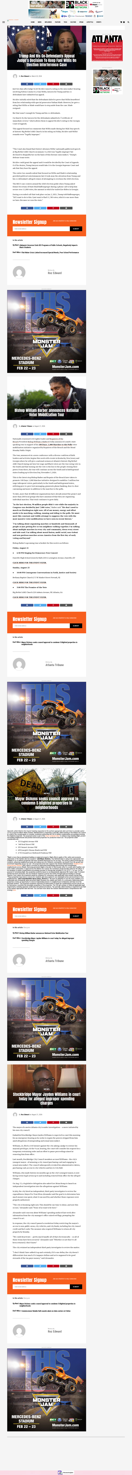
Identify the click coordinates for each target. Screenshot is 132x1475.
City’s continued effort (52, 836)
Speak (81, 22)
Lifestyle (90, 22)
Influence (48, 22)
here (14, 890)
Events (98, 22)
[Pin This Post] (53, 84)
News (39, 22)
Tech (65, 22)
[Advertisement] (44, 142)
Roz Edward (25, 76)
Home (33, 22)
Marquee (27, 928)
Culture (73, 22)
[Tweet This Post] (40, 84)
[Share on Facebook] (27, 84)
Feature (57, 22)
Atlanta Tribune (26, 426)
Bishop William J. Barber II (39, 441)
